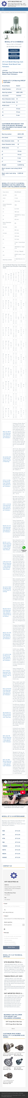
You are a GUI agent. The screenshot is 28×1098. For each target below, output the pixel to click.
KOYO (4, 850)
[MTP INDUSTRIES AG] (4, 3)
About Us (3, 1093)
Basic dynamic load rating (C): (9, 169)
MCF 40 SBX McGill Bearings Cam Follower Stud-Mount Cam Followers (7, 763)
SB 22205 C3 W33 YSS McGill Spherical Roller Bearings (7, 715)
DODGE (4, 857)
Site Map (16, 1093)
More (13, 1028)
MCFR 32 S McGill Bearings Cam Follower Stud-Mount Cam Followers (7, 529)
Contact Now (14, 50)
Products (7, 12)
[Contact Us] (24, 549)
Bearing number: (7, 92)
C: (2, 161)
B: (3, 115)
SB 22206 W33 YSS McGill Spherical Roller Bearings (7, 459)
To (4, 910)
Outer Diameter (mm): (8, 102)
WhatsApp (14, 54)
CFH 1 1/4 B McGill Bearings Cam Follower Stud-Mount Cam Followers (7, 507)
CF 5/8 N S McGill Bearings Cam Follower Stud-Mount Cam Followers (7, 657)
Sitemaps (21, 1093)
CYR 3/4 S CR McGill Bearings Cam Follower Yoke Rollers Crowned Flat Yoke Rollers (7, 565)
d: (2, 109)
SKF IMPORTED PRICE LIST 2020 (14, 993)
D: (3, 112)
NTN (3, 838)
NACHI (4, 853)
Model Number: (6, 89)
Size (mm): (5, 96)
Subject (5, 916)
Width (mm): (5, 105)
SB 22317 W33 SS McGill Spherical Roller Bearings (7, 589)
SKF (3, 834)
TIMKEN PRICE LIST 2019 (13, 976)
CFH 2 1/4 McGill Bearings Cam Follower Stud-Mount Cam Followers (7, 483)
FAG (3, 842)
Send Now (11, 947)
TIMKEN (4, 846)
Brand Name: (6, 86)
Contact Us (10, 1093)
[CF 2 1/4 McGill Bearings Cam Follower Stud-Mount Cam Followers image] (14, 27)
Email (5, 903)
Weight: (4, 165)
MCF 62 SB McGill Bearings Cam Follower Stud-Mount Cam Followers (7, 434)
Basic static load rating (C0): (9, 174)
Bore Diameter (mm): (8, 99)
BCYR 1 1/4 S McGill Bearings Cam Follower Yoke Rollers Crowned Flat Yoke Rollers (7, 546)
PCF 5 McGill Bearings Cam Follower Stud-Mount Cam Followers (7, 674)
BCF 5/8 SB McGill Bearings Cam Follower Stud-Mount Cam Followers (7, 692)
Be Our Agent (14, 58)
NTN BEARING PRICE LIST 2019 (14, 962)
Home (2, 12)
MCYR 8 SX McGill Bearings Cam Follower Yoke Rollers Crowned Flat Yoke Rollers (7, 612)
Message (6, 932)
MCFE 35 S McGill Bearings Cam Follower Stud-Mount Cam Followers (7, 635)
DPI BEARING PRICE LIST (14, 46)
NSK (3, 831)
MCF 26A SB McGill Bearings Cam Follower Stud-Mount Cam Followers (7, 739)
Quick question (8, 922)
